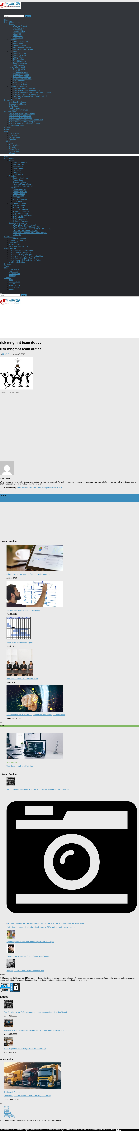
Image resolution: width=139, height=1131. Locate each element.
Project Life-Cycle (20, 55)
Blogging (12, 139)
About (11, 143)
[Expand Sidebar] (1, 722)
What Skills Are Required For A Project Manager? (32, 92)
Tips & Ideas (13, 135)
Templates (13, 51)
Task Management (20, 63)
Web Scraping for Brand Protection (20, 766)
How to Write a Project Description (22, 114)
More (6, 131)
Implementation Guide (17, 67)
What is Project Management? (24, 88)
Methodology (18, 30)
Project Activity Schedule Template (20, 642)
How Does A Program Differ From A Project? (30, 96)
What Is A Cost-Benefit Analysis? (25, 94)
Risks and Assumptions (22, 47)
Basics (11, 24)
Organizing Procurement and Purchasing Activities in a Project (30, 942)
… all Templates (19, 65)
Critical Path (17, 36)
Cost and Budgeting (20, 42)
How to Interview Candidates (20, 116)
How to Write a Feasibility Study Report (24, 122)
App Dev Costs (14, 108)
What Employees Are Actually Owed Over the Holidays (25, 1049)
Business (8, 127)
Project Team (18, 43)
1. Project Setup (19, 69)
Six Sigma (17, 34)
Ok (117, 1130)
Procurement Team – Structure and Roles (22, 679)
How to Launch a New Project (20, 118)
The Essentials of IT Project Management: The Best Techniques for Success (36, 715)
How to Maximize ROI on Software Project (25, 123)
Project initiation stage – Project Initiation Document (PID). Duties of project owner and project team (44, 927)
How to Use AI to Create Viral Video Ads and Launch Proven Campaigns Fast (34, 1030)
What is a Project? (20, 26)
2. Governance (18, 71)
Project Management (12, 22)
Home (6, 20)
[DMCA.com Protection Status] (15, 992)
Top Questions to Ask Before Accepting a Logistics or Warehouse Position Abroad (38, 789)
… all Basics (18, 38)
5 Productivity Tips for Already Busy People (23, 610)
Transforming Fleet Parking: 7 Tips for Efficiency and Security (27, 1096)
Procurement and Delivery (23, 49)
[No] (120, 1130)
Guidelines (13, 40)
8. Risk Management (21, 82)
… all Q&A (17, 98)
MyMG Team (7, 354)
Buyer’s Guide (9, 100)
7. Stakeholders (19, 81)
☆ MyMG (7, 141)
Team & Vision (14, 145)
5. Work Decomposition (22, 77)
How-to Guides (10, 112)
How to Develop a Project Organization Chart (26, 120)
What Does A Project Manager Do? (26, 90)
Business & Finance (12, 1092)
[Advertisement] (65, 323)
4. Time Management (21, 75)
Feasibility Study (19, 61)
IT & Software (14, 133)
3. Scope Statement (20, 73)
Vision (6, 1111)
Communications (19, 45)
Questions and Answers (18, 86)
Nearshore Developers (17, 102)
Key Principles (18, 28)
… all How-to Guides (17, 125)
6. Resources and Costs (22, 79)
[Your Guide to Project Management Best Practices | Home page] (10, 9)
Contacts (12, 147)
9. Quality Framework (21, 84)
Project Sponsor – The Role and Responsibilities (25, 971)
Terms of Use (14, 151)
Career (7, 129)
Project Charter (19, 57)
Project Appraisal (19, 53)
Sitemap (12, 153)
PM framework (14, 137)
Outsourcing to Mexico (17, 104)
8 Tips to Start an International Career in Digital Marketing (28, 574)
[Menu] (1, 1103)
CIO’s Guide (13, 106)
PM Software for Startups (18, 110)
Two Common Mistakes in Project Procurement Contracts (28, 956)
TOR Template (18, 59)
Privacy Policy (14, 149)
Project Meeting (19, 32)
